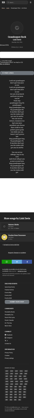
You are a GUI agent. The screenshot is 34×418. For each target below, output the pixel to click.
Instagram (9, 338)
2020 (16, 373)
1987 (7, 392)
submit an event (22, 271)
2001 (11, 384)
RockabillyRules (3, 2)
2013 (25, 376)
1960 (15, 397)
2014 (20, 376)
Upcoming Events (10, 287)
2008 (25, 378)
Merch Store (8, 326)
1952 (20, 399)
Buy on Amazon (5, 64)
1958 (24, 397)
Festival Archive (9, 290)
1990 (15, 389)
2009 (20, 378)
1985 (15, 392)
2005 (16, 381)
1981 (7, 394)
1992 (7, 389)
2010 (16, 378)
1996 (11, 386)
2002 (7, 384)
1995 (15, 386)
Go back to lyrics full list (11, 244)
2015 (15, 376)
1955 (15, 399)
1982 (24, 392)
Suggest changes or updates (17, 252)
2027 (7, 371)
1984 (20, 392)
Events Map (8, 292)
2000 (16, 384)
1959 (20, 397)
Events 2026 (8, 298)
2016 (11, 376)
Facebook (9, 335)
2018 (25, 373)
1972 (24, 394)
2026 (11, 371)
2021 (11, 373)
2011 (11, 378)
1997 (7, 386)
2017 (7, 376)
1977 (20, 394)
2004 (21, 381)
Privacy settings (9, 358)
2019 (21, 373)
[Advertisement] (17, 195)
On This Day (8, 323)
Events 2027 (8, 295)
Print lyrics (9, 73)
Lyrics (7, 8)
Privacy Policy (9, 353)
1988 (24, 389)
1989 (20, 389)
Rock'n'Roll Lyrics (10, 317)
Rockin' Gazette (9, 320)
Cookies (7, 355)
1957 (7, 399)
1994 (20, 386)
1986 (11, 392)
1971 (7, 397)
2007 (7, 381)
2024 (21, 371)
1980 (11, 394)
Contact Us (8, 343)
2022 (7, 373)
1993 (24, 386)
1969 (11, 397)
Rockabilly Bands (10, 312)
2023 (26, 371)
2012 (7, 378)
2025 (16, 371)
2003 (26, 381)
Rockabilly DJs (9, 315)
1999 (21, 384)
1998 (26, 384)
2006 (11, 381)
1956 (11, 399)
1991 (11, 389)
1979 (15, 394)
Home (3, 8)
